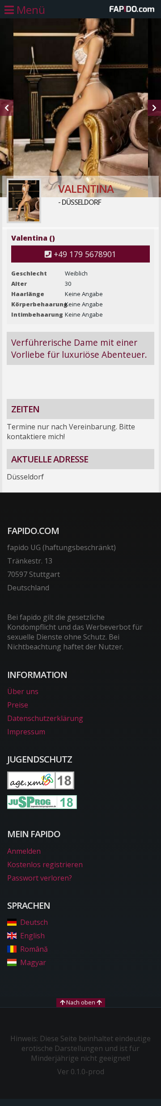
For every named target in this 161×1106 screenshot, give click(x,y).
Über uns (22, 691)
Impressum (26, 732)
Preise (17, 705)
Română (34, 949)
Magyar (33, 962)
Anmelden (24, 851)
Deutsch (34, 922)
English (32, 936)
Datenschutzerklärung (45, 718)
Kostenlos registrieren (45, 864)
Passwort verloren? (39, 878)
